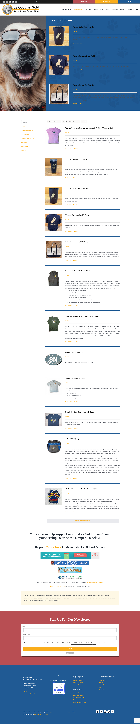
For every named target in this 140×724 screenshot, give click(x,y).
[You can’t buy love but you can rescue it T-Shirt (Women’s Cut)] (53, 135)
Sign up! (70, 648)
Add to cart (76, 43)
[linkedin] (16, 2)
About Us (101, 680)
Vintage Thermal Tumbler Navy (77, 159)
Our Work (101, 682)
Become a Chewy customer (57, 586)
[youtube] (13, 2)
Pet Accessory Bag (72, 439)
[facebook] (4, 2)
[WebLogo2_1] (20, 5)
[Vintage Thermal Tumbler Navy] (53, 167)
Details (82, 43)
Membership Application (30, 694)
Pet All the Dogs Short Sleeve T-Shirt (79, 412)
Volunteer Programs (79, 697)
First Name (26, 634)
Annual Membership (79, 693)
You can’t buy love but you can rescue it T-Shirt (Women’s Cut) (89, 128)
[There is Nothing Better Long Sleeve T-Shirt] (53, 323)
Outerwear (26, 134)
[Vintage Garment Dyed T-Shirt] (59, 65)
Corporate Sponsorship (79, 702)
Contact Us (26, 691)
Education (101, 689)
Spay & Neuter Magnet (74, 352)
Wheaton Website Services (41, 714)
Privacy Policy (71, 712)
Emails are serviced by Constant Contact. (79, 644)
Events (75, 700)
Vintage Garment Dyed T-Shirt (84, 56)
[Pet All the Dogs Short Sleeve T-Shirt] (53, 419)
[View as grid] (82, 121)
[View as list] (85, 121)
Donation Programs (78, 695)
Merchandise (26, 146)
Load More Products (82, 521)
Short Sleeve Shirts (28, 138)
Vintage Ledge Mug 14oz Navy (84, 27)
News (100, 687)
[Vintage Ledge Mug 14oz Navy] (59, 36)
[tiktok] (108, 711)
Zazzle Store (53, 547)
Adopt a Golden (77, 685)
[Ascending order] (63, 121)
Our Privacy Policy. (92, 644)
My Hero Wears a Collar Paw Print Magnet (81, 489)
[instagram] (10, 2)
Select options (77, 69)
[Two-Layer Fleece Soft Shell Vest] (53, 278)
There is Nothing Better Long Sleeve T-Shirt (82, 316)
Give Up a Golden (78, 682)
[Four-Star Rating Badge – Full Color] (59, 683)
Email (25, 626)
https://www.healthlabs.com (95, 582)
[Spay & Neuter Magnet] (53, 359)
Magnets (24, 142)
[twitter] (7, 2)
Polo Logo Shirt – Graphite (75, 378)
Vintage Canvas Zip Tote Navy (84, 85)
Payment (24, 150)
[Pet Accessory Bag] (53, 446)
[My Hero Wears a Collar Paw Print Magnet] (53, 496)
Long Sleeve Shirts (28, 130)
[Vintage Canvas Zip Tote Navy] (59, 94)
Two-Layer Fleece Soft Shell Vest (77, 271)
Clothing (24, 127)
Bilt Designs (48, 712)
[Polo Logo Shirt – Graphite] (53, 386)
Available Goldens (78, 680)
